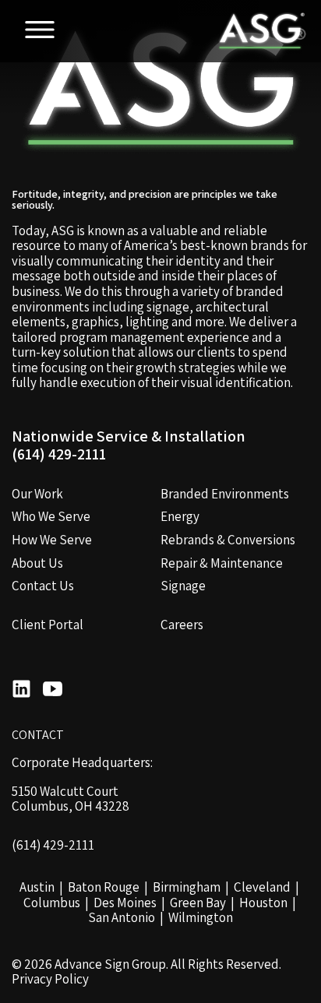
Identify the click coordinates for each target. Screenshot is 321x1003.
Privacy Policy (50, 979)
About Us (37, 563)
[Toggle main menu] (40, 31)
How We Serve (52, 539)
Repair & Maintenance (221, 563)
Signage (183, 585)
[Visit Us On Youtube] (52, 690)
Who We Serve (51, 516)
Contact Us (43, 585)
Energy (179, 516)
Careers (181, 624)
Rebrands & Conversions (227, 539)
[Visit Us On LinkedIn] (21, 690)
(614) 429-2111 (59, 454)
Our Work (37, 493)
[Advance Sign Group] (259, 31)
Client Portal (47, 624)
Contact (38, 735)
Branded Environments (224, 493)
